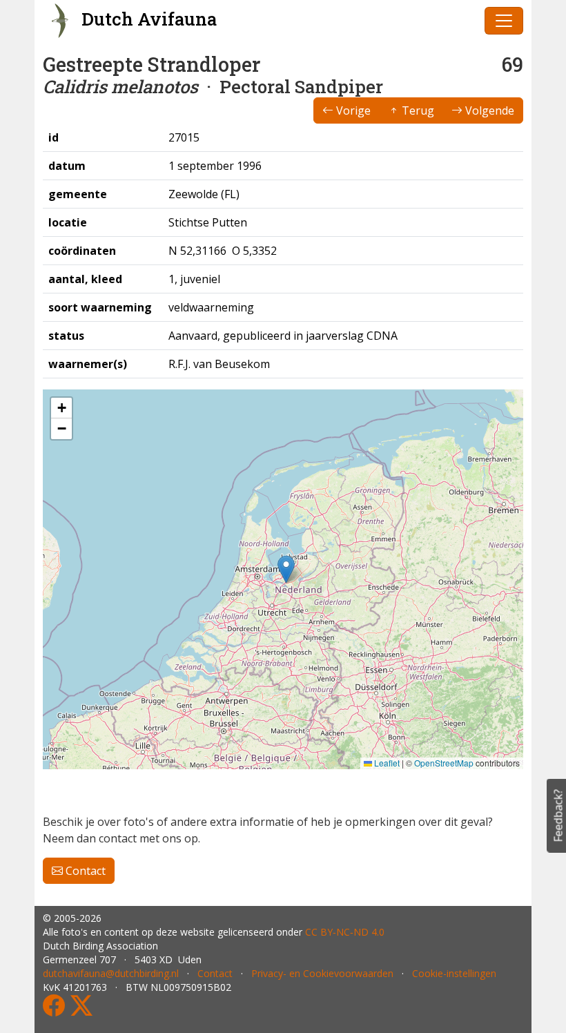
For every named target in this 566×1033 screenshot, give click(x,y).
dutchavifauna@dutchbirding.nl (111, 973)
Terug (416, 110)
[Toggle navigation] (504, 21)
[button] (286, 569)
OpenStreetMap (444, 763)
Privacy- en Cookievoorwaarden (322, 973)
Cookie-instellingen (454, 973)
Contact (84, 870)
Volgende (488, 110)
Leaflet (386, 763)
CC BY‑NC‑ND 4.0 (344, 931)
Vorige (352, 110)
